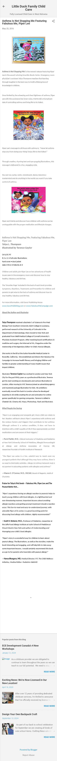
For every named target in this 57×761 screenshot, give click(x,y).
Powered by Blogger (28, 750)
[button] (53, 21)
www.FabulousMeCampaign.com (39, 306)
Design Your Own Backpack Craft (19, 714)
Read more (49, 671)
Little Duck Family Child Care (28, 8)
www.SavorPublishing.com (13, 306)
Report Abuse (28, 755)
